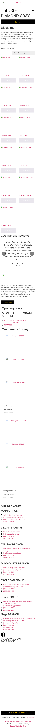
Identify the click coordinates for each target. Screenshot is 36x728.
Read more (9, 80)
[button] (32, 10)
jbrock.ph (30, 717)
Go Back (18, 22)
